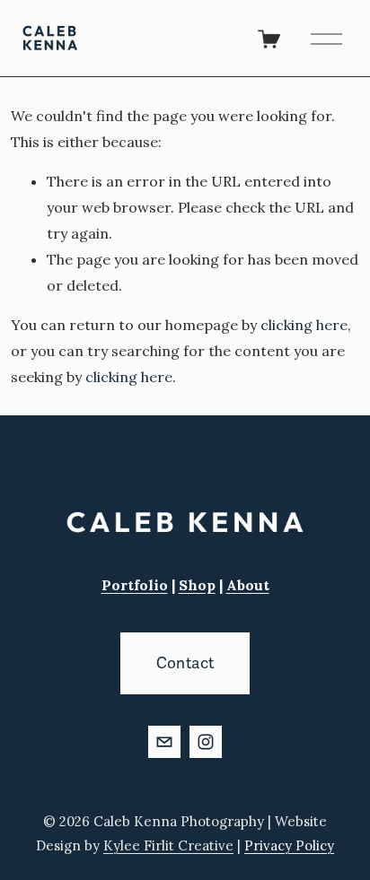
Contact (185, 663)
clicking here (304, 325)
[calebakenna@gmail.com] (164, 742)
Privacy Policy (289, 845)
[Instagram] (205, 742)
